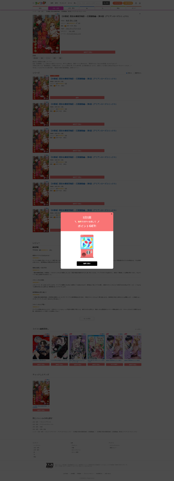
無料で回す (87, 263)
